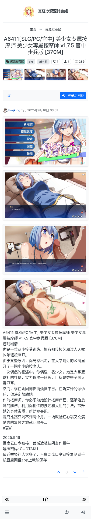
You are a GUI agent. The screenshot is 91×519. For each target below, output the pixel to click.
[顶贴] (58, 472)
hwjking (14, 110)
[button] (6, 512)
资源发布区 (16, 61)
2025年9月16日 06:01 (42, 110)
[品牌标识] (28, 11)
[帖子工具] (84, 472)
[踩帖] (75, 472)
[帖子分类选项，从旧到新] (9, 95)
